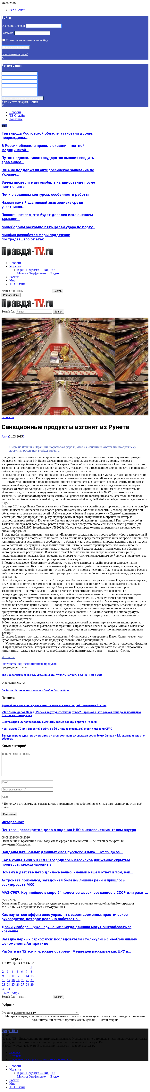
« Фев (5, 993)
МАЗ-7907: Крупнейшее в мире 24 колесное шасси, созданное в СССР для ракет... (75, 892)
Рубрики (7, 1012)
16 (3, 980)
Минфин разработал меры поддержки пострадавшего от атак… (36, 237)
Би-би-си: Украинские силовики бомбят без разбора (36, 690)
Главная (14, 1052)
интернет (8, 663)
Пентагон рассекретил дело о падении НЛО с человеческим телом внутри (69, 830)
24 (8, 984)
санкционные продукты (41, 663)
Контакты (15, 119)
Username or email (13, 25)
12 (18, 976)
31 (8, 988)
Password (7, 33)
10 (8, 976)
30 (3, 988)
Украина (15, 266)
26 (18, 984)
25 (13, 984)
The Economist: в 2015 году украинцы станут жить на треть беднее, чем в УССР (53, 674)
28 (27, 984)
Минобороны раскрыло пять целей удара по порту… (48, 227)
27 (22, 984)
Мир (12, 280)
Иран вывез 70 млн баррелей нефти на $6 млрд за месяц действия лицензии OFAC (57, 728)
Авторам (15, 1055)
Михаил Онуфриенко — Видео (38, 273)
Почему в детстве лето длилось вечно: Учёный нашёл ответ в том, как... (67, 872)
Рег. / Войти (17, 10)
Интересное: (13, 822)
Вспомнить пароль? (15, 54)
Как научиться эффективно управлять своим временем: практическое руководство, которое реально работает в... (65, 917)
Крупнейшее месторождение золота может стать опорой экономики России (54, 705)
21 (27, 980)
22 (32, 980)
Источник (8, 657)
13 (22, 976)
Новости (15, 112)
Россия (14, 277)
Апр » (16, 993)
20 (22, 980)
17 (8, 980)
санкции (19, 663)
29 (32, 984)
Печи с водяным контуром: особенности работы (45, 194)
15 (32, 976)
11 (13, 976)
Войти (33, 102)
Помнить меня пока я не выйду (26, 40)
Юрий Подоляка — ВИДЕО (36, 269)
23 (3, 984)
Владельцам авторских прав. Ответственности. (40, 1059)
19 (18, 980)
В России (8, 417)
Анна (5, 436)
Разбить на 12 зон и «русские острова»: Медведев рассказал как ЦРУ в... (66, 951)
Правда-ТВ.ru (10, 1031)
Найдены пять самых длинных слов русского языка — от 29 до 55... (62, 852)
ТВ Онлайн (17, 115)
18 (13, 980)
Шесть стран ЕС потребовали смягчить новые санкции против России (49, 721)
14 (27, 976)
